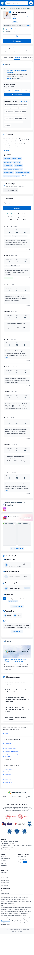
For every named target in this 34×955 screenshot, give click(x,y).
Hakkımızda (4, 872)
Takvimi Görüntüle (17, 94)
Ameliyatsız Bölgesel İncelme (12, 751)
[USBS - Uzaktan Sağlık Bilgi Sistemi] (23, 816)
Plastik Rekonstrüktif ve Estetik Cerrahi (20, 8)
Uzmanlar (3, 856)
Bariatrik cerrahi (9, 774)
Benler (6, 777)
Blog (9, 796)
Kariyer (22, 862)
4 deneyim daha (16, 606)
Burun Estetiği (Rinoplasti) (22, 172)
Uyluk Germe (7, 162)
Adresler (5, 57)
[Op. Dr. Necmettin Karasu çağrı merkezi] (17, 36)
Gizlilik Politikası (5, 878)
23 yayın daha (16, 631)
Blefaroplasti (8, 779)
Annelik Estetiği (8, 769)
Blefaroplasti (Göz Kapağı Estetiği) (13, 169)
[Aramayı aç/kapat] (5, 203)
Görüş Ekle (17, 208)
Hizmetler (3, 863)
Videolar (3, 796)
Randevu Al (18, 41)
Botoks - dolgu (8, 782)
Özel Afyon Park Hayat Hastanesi (17, 70)
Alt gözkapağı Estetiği (10, 748)
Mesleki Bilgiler (25, 57)
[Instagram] (4, 509)
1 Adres (17, 29)
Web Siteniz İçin (22, 859)
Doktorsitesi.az (5, 893)
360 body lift (17, 162)
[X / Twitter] (15, 931)
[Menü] (31, 3)
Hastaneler (4, 865)
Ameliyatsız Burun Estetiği (11, 754)
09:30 (17, 90)
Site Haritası (4, 885)
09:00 (8, 90)
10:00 (25, 90)
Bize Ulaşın (4, 875)
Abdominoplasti (8, 165)
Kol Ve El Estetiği (16, 158)
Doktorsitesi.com (5, 891)
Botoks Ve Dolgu (8, 172)
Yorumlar (17, 57)
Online (14, 796)
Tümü (22, 175)
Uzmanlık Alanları (5, 858)
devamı (28, 25)
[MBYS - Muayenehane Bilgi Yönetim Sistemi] (10, 816)
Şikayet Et (28, 249)
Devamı (6, 246)
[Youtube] (21, 931)
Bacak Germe (8, 771)
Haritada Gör (10, 72)
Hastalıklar (4, 861)
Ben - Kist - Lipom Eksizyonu (11, 176)
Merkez (9, 78)
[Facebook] (13, 931)
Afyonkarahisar (9, 29)
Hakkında (11, 57)
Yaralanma (7, 158)
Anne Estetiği (18, 165)
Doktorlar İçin (22, 856)
